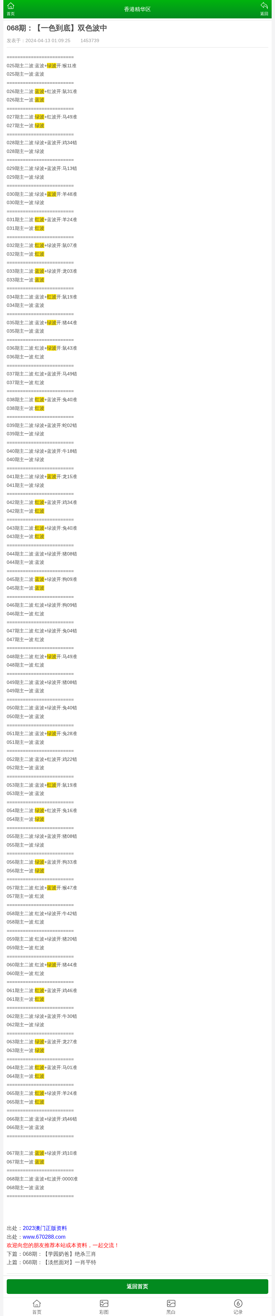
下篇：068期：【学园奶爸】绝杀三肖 (51, 1254)
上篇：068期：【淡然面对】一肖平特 (51, 1262)
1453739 (89, 40)
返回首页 (137, 1286)
